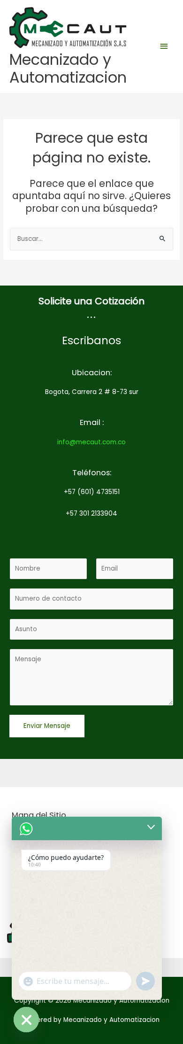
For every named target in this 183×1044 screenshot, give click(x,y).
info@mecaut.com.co (91, 442)
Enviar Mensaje (46, 725)
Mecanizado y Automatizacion (68, 68)
